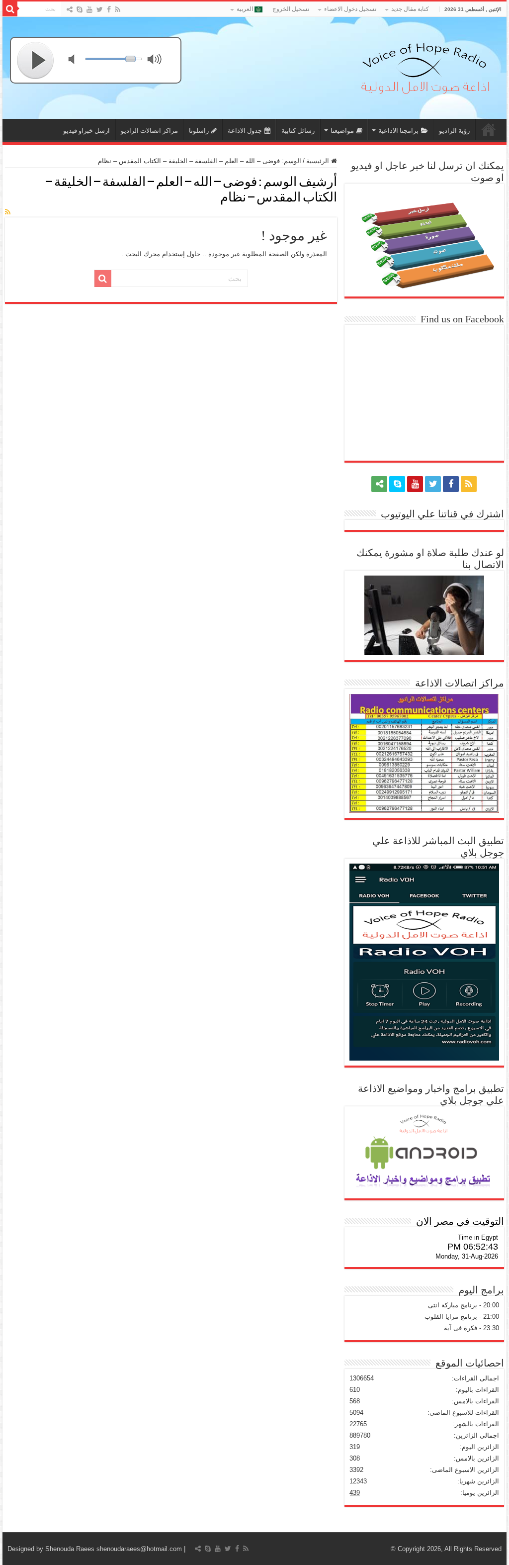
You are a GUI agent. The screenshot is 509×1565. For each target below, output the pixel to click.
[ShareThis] (70, 9)
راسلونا (199, 130)
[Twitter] (99, 9)
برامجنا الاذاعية (398, 130)
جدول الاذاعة (245, 130)
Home (489, 129)
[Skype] (80, 9)
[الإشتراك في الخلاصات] (7, 212)
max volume (156, 60)
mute (77, 60)
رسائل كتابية (298, 130)
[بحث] (9, 8)
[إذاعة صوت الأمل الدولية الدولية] (424, 66)
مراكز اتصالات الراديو (149, 130)
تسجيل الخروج (290, 8)
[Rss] (117, 9)
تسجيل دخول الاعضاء (350, 8)
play (36, 60)
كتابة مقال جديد (410, 8)
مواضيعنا (342, 130)
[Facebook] (109, 9)
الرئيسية (318, 161)
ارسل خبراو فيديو (86, 130)
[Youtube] (89, 9)
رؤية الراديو (454, 130)
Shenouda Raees (69, 1549)
